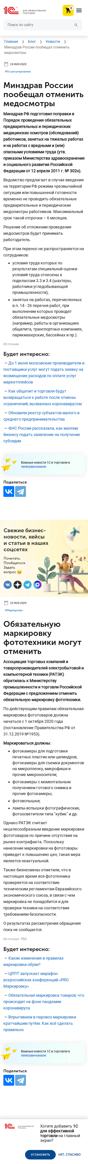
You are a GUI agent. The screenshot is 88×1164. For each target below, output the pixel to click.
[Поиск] (76, 25)
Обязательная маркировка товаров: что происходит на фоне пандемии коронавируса (43, 1001)
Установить (40, 1154)
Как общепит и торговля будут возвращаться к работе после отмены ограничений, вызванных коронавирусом (42, 397)
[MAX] (37, 585)
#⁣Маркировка (14, 610)
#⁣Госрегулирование (18, 71)
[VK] (8, 585)
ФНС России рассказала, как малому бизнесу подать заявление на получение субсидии (41, 434)
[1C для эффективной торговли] (28, 10)
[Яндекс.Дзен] (18, 585)
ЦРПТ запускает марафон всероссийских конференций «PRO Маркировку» (36, 980)
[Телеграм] (27, 585)
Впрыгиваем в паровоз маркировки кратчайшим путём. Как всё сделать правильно (39, 1023)
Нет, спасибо (69, 1154)
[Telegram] (20, 491)
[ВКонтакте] (8, 491)
